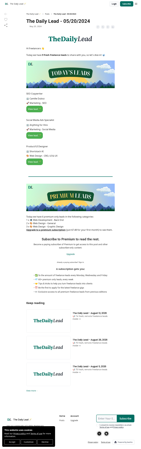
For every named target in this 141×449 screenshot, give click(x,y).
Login (114, 3)
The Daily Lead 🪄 (33, 14)
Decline (45, 442)
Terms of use (36, 433)
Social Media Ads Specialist (40, 120)
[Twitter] (99, 434)
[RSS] (106, 434)
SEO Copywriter (34, 93)
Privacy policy (19, 433)
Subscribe (126, 3)
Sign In (81, 262)
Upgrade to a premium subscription (46, 229)
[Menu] (136, 3)
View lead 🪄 (34, 109)
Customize (28, 442)
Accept (12, 442)
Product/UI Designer (37, 146)
